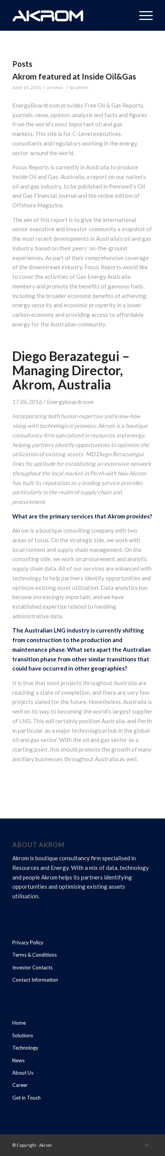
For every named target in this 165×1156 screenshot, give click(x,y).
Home (19, 1023)
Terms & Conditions (34, 955)
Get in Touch (26, 1098)
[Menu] (142, 15)
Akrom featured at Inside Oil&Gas (74, 76)
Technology (25, 1048)
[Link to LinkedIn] (147, 1144)
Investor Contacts (32, 967)
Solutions (22, 1035)
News (57, 87)
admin (82, 87)
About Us (22, 1073)
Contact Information (35, 980)
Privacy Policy (27, 942)
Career (20, 1085)
